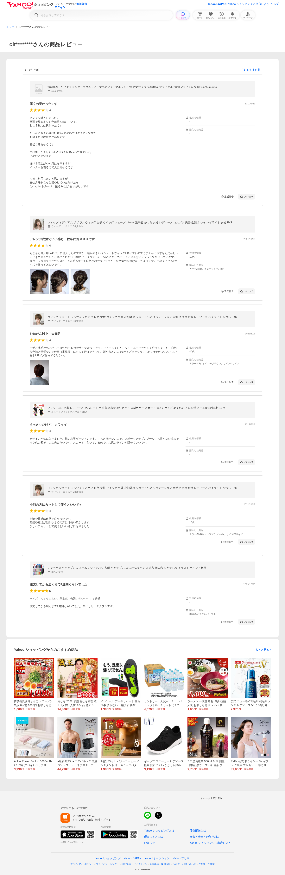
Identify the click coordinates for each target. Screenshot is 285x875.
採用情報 (165, 864)
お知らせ (149, 842)
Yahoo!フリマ (181, 858)
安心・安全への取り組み (205, 836)
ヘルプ (275, 3)
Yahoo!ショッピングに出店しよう (248, 3)
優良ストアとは (153, 836)
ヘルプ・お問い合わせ (184, 864)
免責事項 (154, 864)
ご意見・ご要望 (206, 864)
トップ (10, 27)
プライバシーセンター (107, 864)
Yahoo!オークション (157, 858)
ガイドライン (140, 864)
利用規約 (126, 864)
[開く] (39, 281)
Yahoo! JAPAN (216, 3)
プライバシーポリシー (82, 864)
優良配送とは (198, 830)
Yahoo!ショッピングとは (159, 830)
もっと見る (262, 649)
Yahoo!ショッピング (108, 858)
